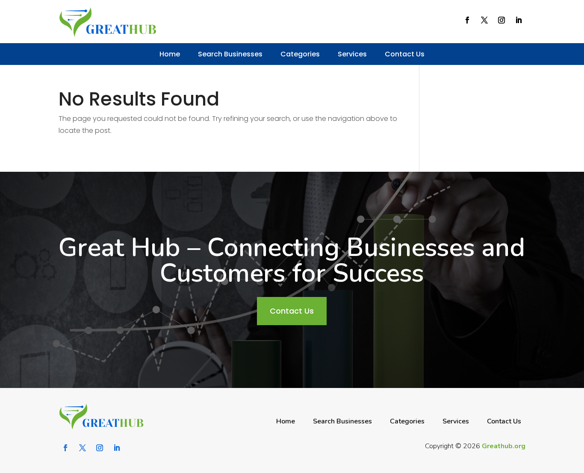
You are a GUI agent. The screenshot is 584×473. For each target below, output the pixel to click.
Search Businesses (230, 54)
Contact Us (405, 54)
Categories (300, 54)
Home (169, 54)
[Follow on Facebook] (467, 20)
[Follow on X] (484, 20)
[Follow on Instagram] (501, 20)
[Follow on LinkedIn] (518, 20)
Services (352, 54)
